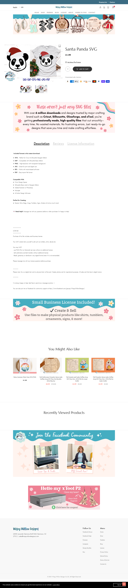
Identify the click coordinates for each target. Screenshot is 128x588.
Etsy (84, 552)
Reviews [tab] (58, 143)
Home (101, 532)
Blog (101, 544)
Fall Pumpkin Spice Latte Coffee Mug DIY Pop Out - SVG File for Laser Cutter (103, 379)
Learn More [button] (56, 585)
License (102, 548)
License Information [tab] (80, 143)
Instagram (85, 544)
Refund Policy (104, 556)
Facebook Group (87, 532)
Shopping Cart (103, 2)
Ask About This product (74, 62)
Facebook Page (87, 536)
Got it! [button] (119, 585)
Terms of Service (104, 560)
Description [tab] (41, 143)
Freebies (102, 540)
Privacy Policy (104, 552)
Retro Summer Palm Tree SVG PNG (25, 377)
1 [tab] (32, 78)
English (15, 7)
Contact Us (103, 564)
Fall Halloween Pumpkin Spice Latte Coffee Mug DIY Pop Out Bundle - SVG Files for (51, 379)
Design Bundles (87, 548)
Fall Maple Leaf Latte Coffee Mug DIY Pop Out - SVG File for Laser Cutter (77, 379)
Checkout (112, 2)
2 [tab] (34, 77)
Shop (101, 536)
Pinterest (85, 540)
